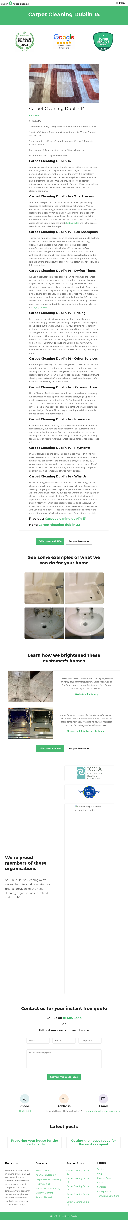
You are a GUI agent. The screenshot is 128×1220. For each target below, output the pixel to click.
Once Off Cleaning (44, 1192)
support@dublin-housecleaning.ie (103, 1110)
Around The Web (44, 1197)
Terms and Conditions (108, 1195)
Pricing (100, 1182)
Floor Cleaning (43, 1183)
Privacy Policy (104, 1191)
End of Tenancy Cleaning (48, 1188)
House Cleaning (43, 1170)
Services (101, 1169)
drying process (40, 307)
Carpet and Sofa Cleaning (48, 1179)
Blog (99, 1173)
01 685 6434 (72, 1018)
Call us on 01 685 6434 (50, 541)
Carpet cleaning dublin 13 (65, 518)
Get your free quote (78, 541)
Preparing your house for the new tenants (34, 1142)
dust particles (72, 222)
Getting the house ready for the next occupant (93, 1142)
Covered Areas (104, 1177)
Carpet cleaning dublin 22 (59, 524)
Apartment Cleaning (46, 1174)
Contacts (101, 1186)
